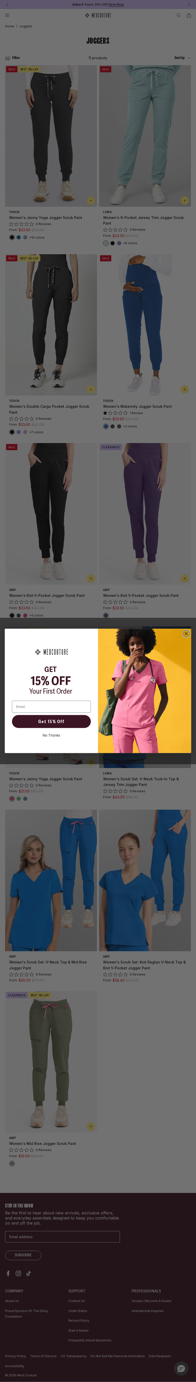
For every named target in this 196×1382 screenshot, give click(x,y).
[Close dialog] (186, 633)
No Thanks (51, 735)
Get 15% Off (51, 721)
